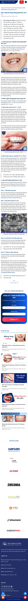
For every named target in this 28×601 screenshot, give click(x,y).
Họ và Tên (14, 305)
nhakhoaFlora (14, 16)
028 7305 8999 (8, 565)
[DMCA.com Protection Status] (6, 595)
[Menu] (26, 2)
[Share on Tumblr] (17, 283)
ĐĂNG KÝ (14, 319)
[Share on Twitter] (13, 283)
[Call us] (9, 587)
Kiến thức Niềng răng (17, 7)
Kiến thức (9, 7)
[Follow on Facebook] (2, 587)
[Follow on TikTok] (7, 587)
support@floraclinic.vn (8, 571)
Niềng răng (3, 45)
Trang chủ (3, 7)
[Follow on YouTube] (11, 587)
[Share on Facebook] (10, 283)
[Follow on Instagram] (4, 587)
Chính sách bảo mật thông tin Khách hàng (9, 590)
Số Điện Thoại (14, 311)
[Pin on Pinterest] (15, 283)
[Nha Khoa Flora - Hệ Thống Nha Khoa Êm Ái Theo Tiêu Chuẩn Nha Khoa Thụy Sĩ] (9, 2)
